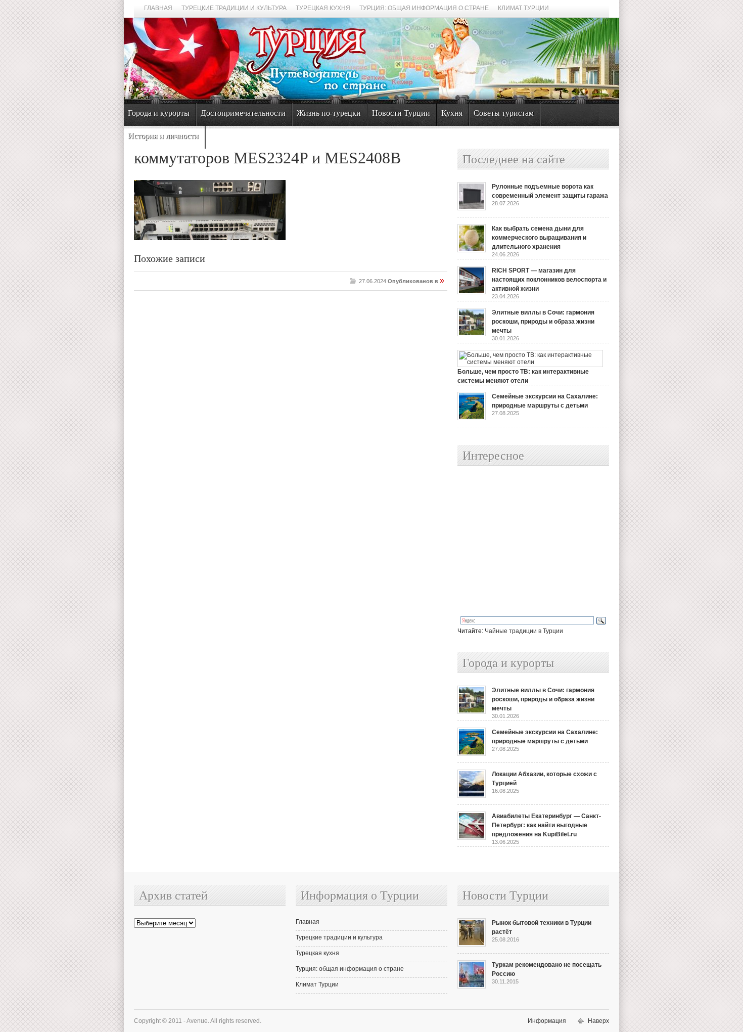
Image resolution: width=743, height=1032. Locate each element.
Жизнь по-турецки (329, 113)
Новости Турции (401, 113)
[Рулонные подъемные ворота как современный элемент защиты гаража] (471, 208)
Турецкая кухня (323, 8)
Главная (158, 8)
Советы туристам (504, 113)
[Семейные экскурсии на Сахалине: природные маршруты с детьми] (471, 418)
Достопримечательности (243, 113)
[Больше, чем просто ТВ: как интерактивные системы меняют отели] (530, 362)
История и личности (163, 135)
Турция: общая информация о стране (424, 8)
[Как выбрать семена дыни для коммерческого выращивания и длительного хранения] (471, 250)
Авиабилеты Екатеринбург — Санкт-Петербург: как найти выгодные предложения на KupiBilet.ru (546, 825)
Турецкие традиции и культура (234, 8)
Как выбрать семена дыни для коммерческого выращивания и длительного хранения (539, 237)
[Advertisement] (522, 541)
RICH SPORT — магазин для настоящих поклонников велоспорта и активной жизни (549, 279)
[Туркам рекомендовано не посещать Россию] (471, 986)
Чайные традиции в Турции (524, 631)
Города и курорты (159, 113)
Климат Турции (523, 8)
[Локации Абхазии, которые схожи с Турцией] (471, 795)
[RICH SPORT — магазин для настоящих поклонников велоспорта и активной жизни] (471, 292)
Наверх (598, 1020)
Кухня (451, 113)
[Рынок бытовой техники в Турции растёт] (471, 944)
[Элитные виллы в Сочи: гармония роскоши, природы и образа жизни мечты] (471, 334)
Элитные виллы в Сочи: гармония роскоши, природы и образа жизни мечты (543, 321)
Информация (547, 1020)
